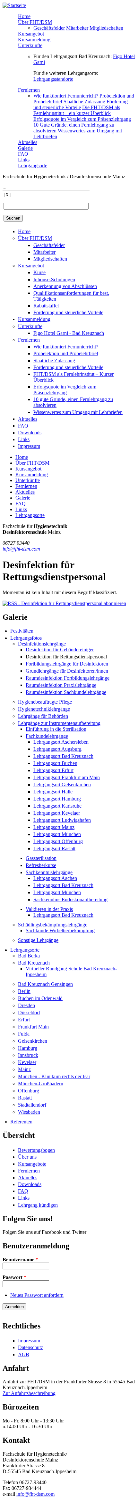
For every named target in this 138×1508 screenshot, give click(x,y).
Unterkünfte (30, 45)
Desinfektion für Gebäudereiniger (60, 649)
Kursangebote (32, 1164)
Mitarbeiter (77, 28)
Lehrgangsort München (57, 834)
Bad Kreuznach (34, 963)
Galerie (25, 148)
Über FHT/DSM (35, 22)
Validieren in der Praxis (49, 909)
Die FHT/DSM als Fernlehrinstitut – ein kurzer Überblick (76, 110)
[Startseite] (14, 5)
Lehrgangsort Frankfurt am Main (66, 777)
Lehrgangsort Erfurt (53, 770)
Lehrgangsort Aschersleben (61, 742)
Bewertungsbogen (36, 1150)
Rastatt (25, 1097)
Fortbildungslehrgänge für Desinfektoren (67, 663)
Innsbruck (28, 1055)
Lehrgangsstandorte (53, 79)
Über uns (27, 1157)
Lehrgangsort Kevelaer (56, 813)
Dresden (26, 1005)
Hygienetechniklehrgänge (44, 709)
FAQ (23, 154)
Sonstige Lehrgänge (38, 940)
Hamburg (27, 1048)
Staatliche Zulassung (84, 101)
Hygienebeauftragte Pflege (45, 702)
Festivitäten (21, 631)
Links (24, 159)
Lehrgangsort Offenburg (58, 841)
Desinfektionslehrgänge (42, 643)
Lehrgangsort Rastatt (54, 848)
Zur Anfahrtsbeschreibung (29, 1393)
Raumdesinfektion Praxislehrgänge (61, 685)
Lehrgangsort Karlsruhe (57, 806)
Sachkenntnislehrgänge (49, 872)
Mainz (24, 1069)
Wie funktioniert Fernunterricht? (65, 95)
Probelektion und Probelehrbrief (65, 353)
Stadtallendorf (32, 1105)
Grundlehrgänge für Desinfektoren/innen (67, 671)
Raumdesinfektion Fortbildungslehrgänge (67, 678)
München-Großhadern (40, 1083)
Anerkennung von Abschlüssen (65, 286)
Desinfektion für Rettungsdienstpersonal (66, 656)
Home (24, 16)
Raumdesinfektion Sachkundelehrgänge (66, 692)
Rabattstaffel (46, 305)
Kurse (39, 272)
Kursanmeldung (34, 39)
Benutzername (20, 1259)
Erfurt (24, 1019)
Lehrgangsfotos (26, 638)
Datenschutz (30, 1347)
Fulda (24, 1034)
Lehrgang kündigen (38, 1205)
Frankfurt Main (33, 1026)
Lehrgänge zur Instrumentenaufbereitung (59, 723)
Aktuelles (27, 142)
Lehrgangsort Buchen (55, 763)
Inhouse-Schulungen (54, 279)
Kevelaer (27, 1062)
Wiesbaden (29, 1112)
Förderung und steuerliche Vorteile (80, 104)
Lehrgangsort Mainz (53, 827)
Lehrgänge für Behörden (43, 716)
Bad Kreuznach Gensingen (45, 984)
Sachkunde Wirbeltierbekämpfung (60, 930)
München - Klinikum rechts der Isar (54, 1076)
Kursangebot (31, 33)
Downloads (29, 432)
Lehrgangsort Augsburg (57, 749)
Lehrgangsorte (32, 165)
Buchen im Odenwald (40, 998)
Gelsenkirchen (32, 1041)
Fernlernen (29, 90)
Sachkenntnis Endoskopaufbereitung (70, 899)
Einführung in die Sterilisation (56, 729)
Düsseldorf (29, 1012)
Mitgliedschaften (106, 28)
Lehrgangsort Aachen (55, 878)
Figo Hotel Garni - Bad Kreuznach (68, 333)
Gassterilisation (41, 858)
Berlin (24, 991)
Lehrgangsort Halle (53, 791)
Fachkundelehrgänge (47, 736)
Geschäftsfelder (49, 28)
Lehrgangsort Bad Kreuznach (63, 756)
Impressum (29, 446)
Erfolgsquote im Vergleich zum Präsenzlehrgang (82, 119)
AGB (23, 1354)
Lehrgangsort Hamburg (57, 798)
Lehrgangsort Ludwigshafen (62, 820)
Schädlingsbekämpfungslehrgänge (52, 924)
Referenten (21, 1121)
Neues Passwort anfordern (37, 1295)
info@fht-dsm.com (21, 549)
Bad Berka (29, 955)
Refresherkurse (41, 865)
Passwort (14, 1277)
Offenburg (28, 1090)
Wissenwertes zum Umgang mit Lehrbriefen (78, 412)
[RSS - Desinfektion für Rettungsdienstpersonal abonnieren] (64, 603)
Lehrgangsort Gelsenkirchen (62, 784)
